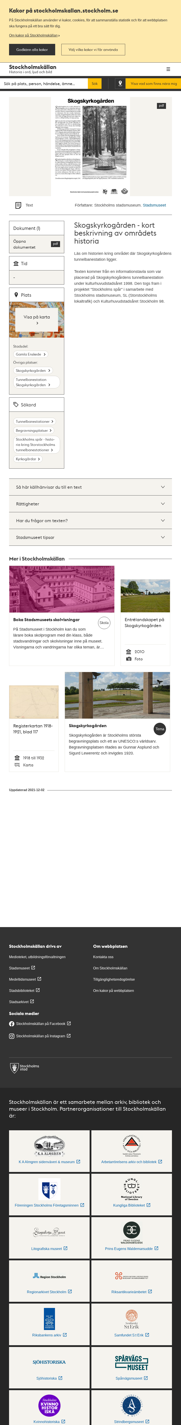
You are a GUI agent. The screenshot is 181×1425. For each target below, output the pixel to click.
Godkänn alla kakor (32, 49)
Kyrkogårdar (26, 458)
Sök (95, 83)
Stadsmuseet (154, 205)
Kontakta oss (103, 957)
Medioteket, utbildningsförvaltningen (37, 957)
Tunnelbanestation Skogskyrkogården (31, 382)
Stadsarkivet (18, 1002)
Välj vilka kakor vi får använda (93, 49)
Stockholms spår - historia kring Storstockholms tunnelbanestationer (35, 444)
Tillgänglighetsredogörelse (114, 979)
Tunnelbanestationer (33, 421)
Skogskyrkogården (31, 370)
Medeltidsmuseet (22, 979)
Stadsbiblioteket (21, 991)
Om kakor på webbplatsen (113, 991)
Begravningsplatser (32, 430)
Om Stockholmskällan (110, 968)
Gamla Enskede (29, 354)
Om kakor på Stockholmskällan (33, 35)
